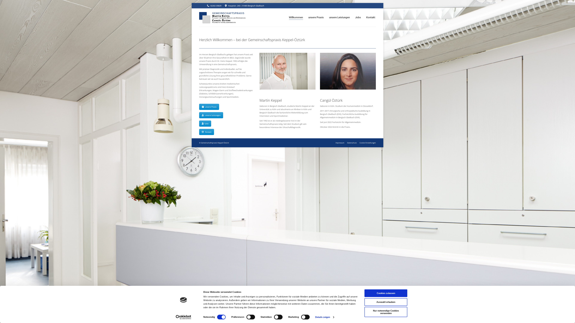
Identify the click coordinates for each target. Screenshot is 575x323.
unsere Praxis (211, 107)
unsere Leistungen (213, 115)
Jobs (207, 123)
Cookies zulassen (386, 293)
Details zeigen (322, 317)
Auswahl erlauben (385, 302)
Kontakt (208, 132)
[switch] (250, 317)
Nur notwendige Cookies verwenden (386, 311)
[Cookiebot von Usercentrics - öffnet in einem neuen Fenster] (183, 317)
